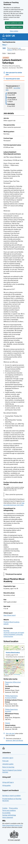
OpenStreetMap (17, 674)
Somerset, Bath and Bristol (14, 740)
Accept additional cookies (14, 23)
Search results (11, 53)
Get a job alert (10, 733)
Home (4, 53)
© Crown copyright (14, 840)
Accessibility (6, 813)
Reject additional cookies (14, 27)
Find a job (5, 761)
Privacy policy (13, 808)
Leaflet (6, 674)
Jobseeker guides (7, 764)
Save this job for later (13, 79)
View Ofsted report (10, 615)
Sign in (4, 38)
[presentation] (14, 661)
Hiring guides (6, 785)
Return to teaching (8, 767)
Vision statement (7, 817)
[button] (17, 661)
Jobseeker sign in (7, 758)
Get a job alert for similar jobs (14, 73)
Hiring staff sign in (8, 782)
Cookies (4, 808)
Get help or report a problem (11, 795)
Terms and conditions (9, 810)
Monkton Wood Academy (13, 652)
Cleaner (7, 723)
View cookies (14, 31)
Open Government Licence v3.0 (12, 825)
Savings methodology (9, 815)
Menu (4, 45)
